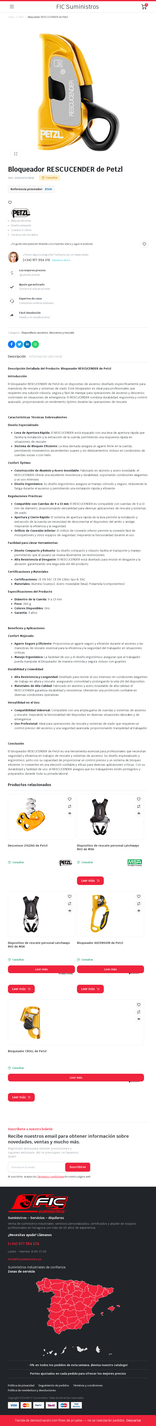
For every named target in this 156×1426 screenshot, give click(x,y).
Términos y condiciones (50, 1176)
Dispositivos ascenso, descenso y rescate (48, 332)
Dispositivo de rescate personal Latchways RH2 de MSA (39, 944)
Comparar (70, 806)
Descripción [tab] (17, 356)
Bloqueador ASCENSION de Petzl (100, 943)
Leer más (88, 881)
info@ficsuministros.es (24, 1259)
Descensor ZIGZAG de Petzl (28, 845)
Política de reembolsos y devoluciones (32, 1390)
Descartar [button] (133, 1420)
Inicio (11, 17)
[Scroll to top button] (149, 1408)
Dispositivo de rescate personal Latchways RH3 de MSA (108, 847)
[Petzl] (21, 213)
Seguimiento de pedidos (53, 1385)
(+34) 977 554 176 (23, 1243)
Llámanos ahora (61, 260)
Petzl (21, 17)
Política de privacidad (21, 1385)
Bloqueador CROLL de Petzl (27, 1051)
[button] (16, 154)
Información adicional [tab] (45, 356)
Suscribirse (77, 1167)
